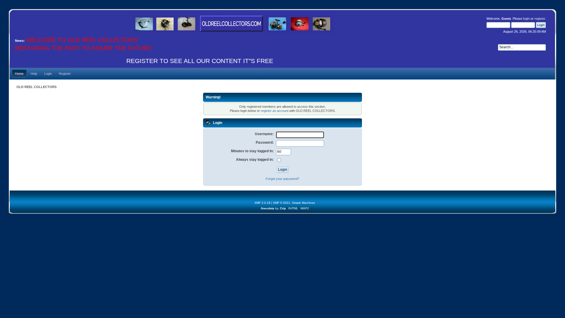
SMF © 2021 (281, 202)
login (526, 18)
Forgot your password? (282, 178)
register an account (274, 110)
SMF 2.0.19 (262, 202)
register (539, 18)
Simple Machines (303, 202)
